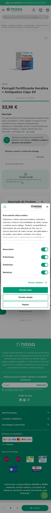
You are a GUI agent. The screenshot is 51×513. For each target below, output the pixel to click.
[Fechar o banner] (47, 207)
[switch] (44, 257)
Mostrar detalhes (35, 282)
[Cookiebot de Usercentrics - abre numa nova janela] (31, 206)
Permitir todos (25, 290)
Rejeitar (25, 305)
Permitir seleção (26, 297)
